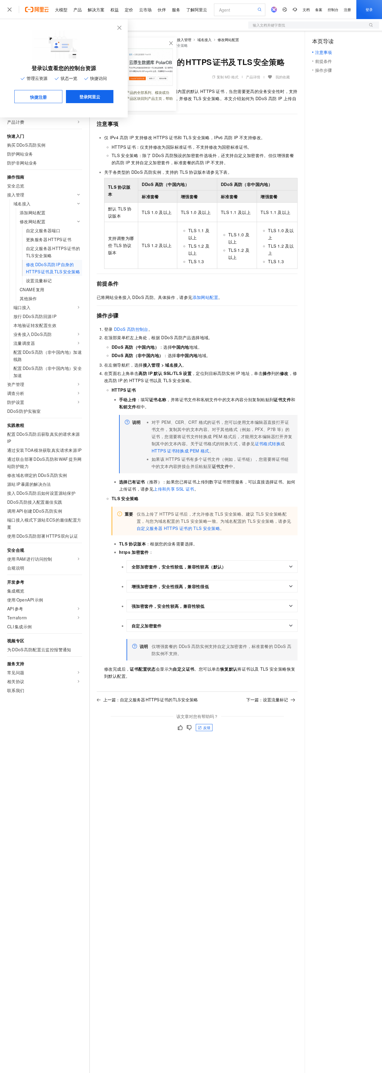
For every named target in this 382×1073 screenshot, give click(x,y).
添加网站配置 (205, 297)
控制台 (333, 9)
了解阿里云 (196, 10)
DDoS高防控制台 (131, 329)
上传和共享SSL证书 (173, 489)
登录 (369, 9)
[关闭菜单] (9, 9)
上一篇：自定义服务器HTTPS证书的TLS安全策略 (150, 700)
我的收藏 (282, 76)
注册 (347, 9)
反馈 (206, 727)
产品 (77, 10)
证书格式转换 (268, 443)
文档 (306, 9)
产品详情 (253, 76)
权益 (114, 10)
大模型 (61, 10)
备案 (318, 9)
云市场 (145, 10)
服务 (176, 10)
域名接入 (204, 39)
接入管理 (184, 39)
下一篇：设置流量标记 (267, 700)
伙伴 (162, 10)
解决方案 (96, 10)
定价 (129, 10)
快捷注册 (38, 97)
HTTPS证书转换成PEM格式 (180, 451)
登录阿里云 (89, 97)
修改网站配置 (228, 39)
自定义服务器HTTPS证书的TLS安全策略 (178, 528)
